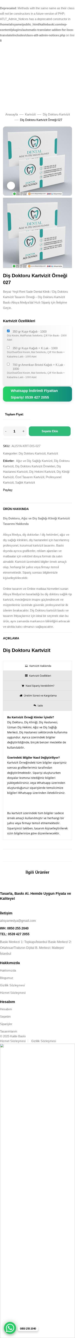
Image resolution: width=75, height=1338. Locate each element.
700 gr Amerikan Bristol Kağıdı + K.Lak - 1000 (39, 366)
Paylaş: (8, 490)
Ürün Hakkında (16, 509)
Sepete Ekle (50, 431)
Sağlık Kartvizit (25, 482)
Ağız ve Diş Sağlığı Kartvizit (34, 461)
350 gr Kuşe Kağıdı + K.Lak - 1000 (35, 348)
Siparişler (6, 1024)
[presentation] (37, 666)
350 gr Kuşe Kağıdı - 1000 (30, 331)
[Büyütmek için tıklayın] (11, 186)
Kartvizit (30, 114)
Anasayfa (11, 114)
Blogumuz (6, 978)
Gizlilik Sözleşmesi (12, 985)
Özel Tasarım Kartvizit (29, 477)
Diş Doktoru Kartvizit (56, 114)
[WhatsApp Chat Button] (10, 1328)
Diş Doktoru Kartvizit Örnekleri (35, 466)
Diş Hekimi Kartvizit (42, 471)
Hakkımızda (8, 970)
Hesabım (6, 1009)
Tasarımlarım (8, 1031)
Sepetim (5, 1016)
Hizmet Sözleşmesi (13, 992)
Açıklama (11, 638)
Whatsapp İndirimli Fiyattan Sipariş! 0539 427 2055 (34, 394)
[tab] (37, 666)
